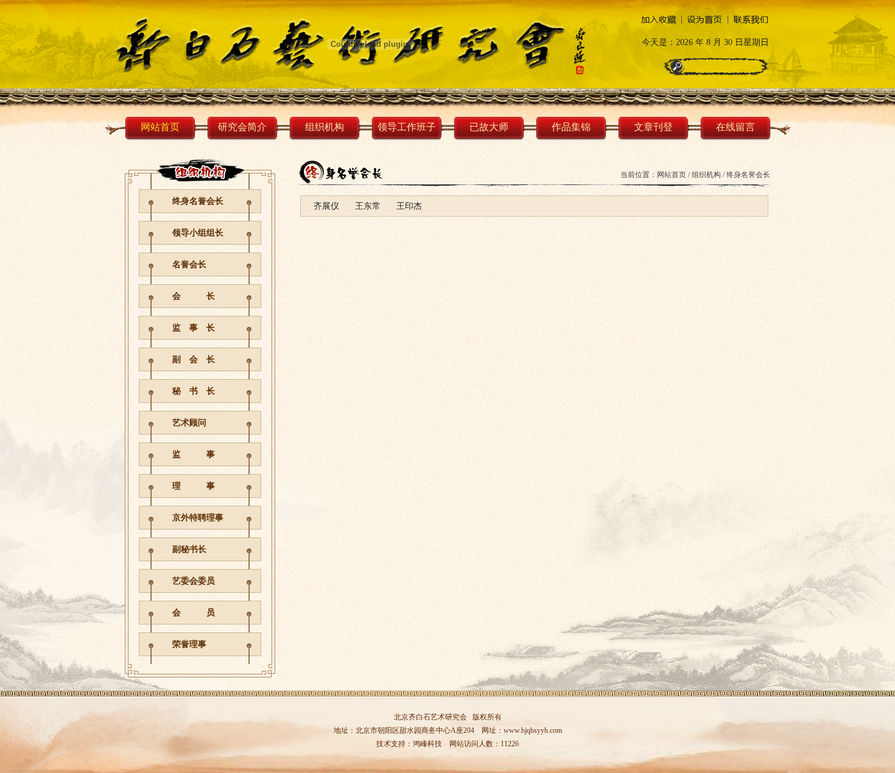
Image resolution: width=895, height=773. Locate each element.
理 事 (193, 486)
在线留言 (735, 127)
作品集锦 (571, 127)
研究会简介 (242, 127)
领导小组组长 (197, 232)
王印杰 (409, 206)
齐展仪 (326, 206)
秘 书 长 (193, 391)
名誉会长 (189, 264)
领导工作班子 (406, 127)
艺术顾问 (189, 422)
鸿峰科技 (427, 744)
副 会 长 (193, 359)
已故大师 (488, 127)
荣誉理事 (189, 644)
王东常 (368, 206)
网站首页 (160, 127)
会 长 (193, 296)
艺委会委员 (193, 581)
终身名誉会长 (197, 201)
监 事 (193, 454)
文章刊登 (653, 127)
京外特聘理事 (197, 517)
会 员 (193, 612)
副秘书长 (189, 549)
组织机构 (324, 127)
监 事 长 (193, 327)
